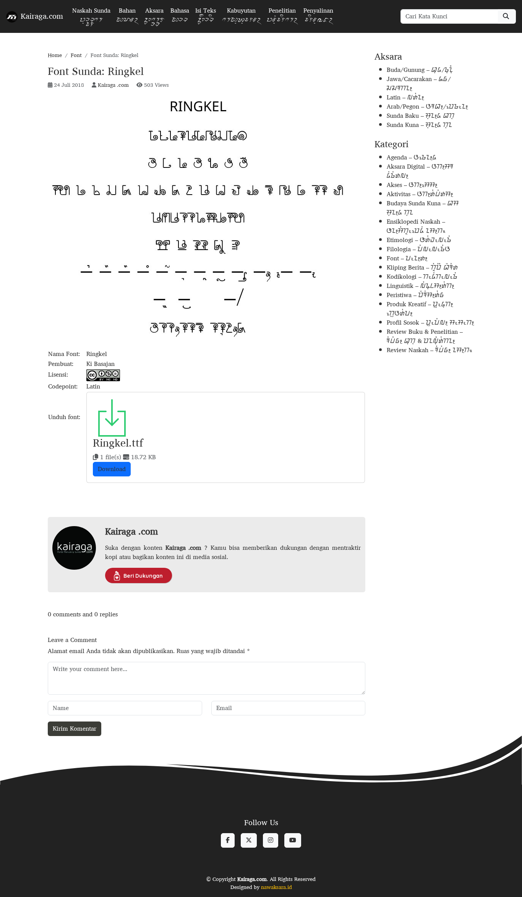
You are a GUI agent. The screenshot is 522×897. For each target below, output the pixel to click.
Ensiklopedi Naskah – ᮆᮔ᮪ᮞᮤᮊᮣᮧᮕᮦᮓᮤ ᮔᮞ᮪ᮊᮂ (416, 226)
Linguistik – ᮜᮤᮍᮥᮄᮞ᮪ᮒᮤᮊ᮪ (420, 285)
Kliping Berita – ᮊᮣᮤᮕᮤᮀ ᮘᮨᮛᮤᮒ (422, 267)
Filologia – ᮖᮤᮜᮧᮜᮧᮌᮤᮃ (419, 249)
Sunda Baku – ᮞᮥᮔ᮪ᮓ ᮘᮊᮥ (421, 115)
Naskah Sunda (91, 17)
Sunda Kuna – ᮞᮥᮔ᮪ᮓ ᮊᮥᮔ (419, 124)
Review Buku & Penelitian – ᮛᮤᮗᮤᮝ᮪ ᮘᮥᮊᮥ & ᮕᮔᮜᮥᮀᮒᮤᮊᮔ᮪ (425, 336)
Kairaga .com (113, 84)
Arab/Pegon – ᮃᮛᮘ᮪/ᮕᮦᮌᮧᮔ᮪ (427, 106)
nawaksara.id (276, 887)
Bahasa (179, 17)
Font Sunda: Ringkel (96, 71)
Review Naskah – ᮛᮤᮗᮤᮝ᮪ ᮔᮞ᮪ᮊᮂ (429, 350)
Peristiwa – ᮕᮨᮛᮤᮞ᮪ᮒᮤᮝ (415, 295)
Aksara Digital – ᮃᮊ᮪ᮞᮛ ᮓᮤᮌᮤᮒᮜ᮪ (420, 171)
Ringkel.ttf (118, 442)
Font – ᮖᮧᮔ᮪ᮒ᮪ (407, 258)
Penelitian (282, 17)
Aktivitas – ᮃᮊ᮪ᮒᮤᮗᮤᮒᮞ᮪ (420, 194)
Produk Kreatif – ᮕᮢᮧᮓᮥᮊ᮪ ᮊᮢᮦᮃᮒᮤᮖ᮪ (420, 309)
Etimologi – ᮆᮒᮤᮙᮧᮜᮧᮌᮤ (419, 239)
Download (112, 468)
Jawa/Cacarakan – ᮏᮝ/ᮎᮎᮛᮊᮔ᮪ (419, 83)
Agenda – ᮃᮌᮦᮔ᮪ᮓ (412, 157)
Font (76, 55)
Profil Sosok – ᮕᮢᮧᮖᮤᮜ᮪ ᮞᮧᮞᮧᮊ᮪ (430, 322)
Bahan (127, 17)
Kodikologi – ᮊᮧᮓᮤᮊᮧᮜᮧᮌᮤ (422, 276)
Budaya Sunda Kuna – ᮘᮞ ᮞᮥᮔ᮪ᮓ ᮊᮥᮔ (423, 208)
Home (55, 55)
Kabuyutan (241, 17)
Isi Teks (205, 17)
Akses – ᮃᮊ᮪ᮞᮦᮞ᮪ (412, 184)
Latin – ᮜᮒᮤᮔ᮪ (405, 97)
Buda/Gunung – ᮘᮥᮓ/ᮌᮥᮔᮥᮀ (420, 69)
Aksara (154, 17)
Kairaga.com (42, 16)
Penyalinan (318, 17)
